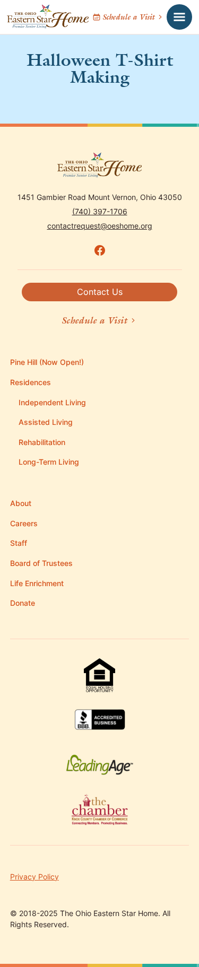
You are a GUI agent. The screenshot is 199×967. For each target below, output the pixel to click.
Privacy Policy (34, 876)
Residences (30, 382)
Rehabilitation (42, 442)
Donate (22, 602)
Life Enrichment (37, 583)
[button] (179, 17)
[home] (48, 17)
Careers (24, 523)
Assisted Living (46, 421)
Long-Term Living (49, 461)
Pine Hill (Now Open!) (47, 362)
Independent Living (52, 402)
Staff (18, 542)
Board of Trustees (41, 563)
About (20, 503)
